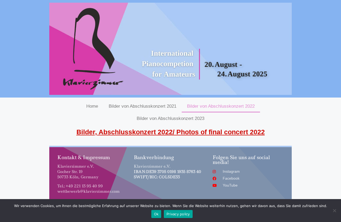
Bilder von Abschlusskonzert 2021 (142, 106)
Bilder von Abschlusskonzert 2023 (170, 118)
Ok (156, 214)
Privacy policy (178, 214)
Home (92, 106)
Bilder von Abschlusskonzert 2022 (221, 106)
